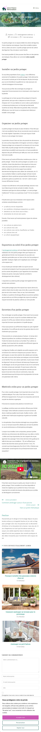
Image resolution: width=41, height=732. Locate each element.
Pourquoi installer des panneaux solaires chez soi (20, 577)
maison (22, 74)
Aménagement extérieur (25, 35)
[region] (20, 714)
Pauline (10, 35)
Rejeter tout (20, 728)
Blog (16, 22)
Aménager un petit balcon (21, 644)
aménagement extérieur (10, 250)
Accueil (12, 22)
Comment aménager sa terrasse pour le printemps (20, 613)
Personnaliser (20, 723)
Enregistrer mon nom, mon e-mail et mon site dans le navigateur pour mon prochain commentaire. (18, 696)
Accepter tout (20, 717)
